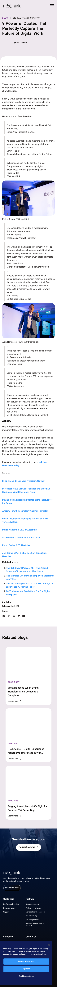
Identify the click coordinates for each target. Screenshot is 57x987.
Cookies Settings (26, 976)
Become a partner (32, 904)
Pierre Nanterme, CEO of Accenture (19, 530)
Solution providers (32, 920)
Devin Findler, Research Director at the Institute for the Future (27, 501)
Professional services (11, 904)
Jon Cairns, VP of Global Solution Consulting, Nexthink (24, 555)
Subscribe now (12, 887)
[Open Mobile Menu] (52, 6)
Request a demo (27, 847)
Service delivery (31, 916)
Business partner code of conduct (35, 925)
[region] (26, 963)
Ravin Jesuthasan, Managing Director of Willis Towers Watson (25, 520)
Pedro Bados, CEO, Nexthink (16, 545)
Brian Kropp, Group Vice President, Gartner (23, 481)
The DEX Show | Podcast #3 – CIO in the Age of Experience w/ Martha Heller (29, 585)
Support (6, 912)
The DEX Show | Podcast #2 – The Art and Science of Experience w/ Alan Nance (27, 570)
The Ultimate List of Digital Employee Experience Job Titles (30, 577)
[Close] (49, 945)
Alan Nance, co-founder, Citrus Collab (21, 537)
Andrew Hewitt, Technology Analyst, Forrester (25, 511)
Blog (5, 18)
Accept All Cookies (26, 961)
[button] (28, 198)
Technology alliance (33, 908)
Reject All (26, 969)
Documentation (9, 908)
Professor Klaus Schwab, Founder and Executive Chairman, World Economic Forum (26, 490)
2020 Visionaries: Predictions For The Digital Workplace (28, 593)
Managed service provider (35, 912)
